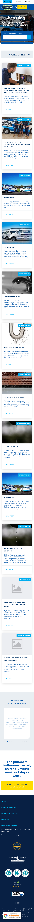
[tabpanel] (17, 723)
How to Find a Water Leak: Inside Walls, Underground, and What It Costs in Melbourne (17, 90)
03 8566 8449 (17, 787)
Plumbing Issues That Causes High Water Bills (16, 659)
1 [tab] (7, 741)
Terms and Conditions (16, 909)
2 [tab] (9, 741)
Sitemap (4, 909)
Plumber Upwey (10, 497)
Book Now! (22, 7)
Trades (27, 2)
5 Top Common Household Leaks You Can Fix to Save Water (14, 604)
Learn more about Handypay (10, 835)
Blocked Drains (23, 424)
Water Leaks (9, 198)
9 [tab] (24, 741)
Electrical (18, 2)
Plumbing (7, 2)
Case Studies (24, 274)
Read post (10, 109)
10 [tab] (26, 741)
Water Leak (25, 175)
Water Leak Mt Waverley (14, 397)
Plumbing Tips (24, 66)
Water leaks (9, 247)
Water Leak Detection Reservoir (13, 550)
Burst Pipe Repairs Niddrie (14, 348)
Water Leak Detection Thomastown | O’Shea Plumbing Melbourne (17, 144)
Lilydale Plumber (11, 446)
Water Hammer (24, 635)
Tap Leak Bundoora (12, 296)
